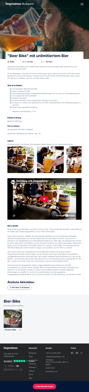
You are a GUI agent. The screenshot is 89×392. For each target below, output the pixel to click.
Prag (30, 357)
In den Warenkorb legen (44, 386)
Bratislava (32, 367)
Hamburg (32, 364)
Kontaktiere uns (51, 371)
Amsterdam (33, 360)
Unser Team (50, 368)
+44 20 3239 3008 (53, 353)
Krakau (31, 371)
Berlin (31, 374)
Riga (30, 378)
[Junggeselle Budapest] (13, 4)
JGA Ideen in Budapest (20, 287)
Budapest (32, 353)
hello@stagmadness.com (55, 357)
